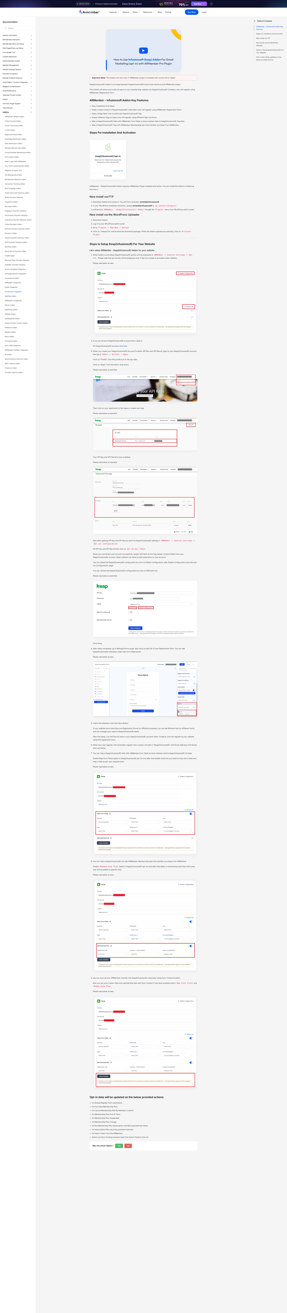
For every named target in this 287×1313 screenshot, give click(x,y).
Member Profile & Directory (12, 78)
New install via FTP (263, 38)
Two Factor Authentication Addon (17, 166)
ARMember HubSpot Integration (16, 350)
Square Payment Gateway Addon (17, 238)
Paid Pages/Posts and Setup (13, 48)
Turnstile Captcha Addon (14, 372)
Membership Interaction (11, 40)
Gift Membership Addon (13, 175)
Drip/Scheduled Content (11, 61)
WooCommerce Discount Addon (16, 359)
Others (5, 99)
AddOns (6, 112)
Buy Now (192, 12)
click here (123, 346)
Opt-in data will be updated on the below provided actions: (268, 58)
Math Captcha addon (12, 363)
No (128, 1146)
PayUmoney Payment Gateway (16, 215)
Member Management (11, 65)
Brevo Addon (9, 336)
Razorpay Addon (11, 206)
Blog (160, 12)
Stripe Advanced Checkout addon (17, 193)
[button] (118, 12)
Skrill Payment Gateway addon (16, 242)
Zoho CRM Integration (13, 345)
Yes (119, 1146)
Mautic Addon (10, 305)
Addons (126, 12)
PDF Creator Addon (12, 157)
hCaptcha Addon (11, 368)
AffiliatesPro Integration (13, 301)
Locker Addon (10, 130)
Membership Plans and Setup (13, 44)
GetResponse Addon (12, 318)
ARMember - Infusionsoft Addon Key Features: (269, 28)
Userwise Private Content (12, 95)
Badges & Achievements (11, 86)
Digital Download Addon (13, 134)
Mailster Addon (10, 332)
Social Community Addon (14, 125)
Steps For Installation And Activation (269, 34)
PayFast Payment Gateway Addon (17, 229)
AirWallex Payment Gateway (15, 265)
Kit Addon (8, 354)
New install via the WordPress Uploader (267, 44)
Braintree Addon (11, 247)
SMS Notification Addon (13, 143)
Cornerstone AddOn (12, 278)
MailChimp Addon (11, 310)
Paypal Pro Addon (11, 202)
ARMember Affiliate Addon (14, 116)
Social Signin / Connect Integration (15, 82)
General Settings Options (12, 69)
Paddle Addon (10, 256)
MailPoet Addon (10, 296)
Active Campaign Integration (15, 269)
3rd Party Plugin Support (12, 103)
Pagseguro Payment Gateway (15, 211)
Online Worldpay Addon (13, 224)
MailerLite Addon (11, 327)
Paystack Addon (11, 233)
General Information (10, 35)
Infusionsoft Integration (13, 292)
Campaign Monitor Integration (15, 274)
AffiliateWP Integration (13, 283)
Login (204, 12)
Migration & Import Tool (13, 170)
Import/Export (8, 108)
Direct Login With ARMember (15, 161)
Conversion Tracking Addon (15, 184)
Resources (147, 12)
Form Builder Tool (9, 52)
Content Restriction (10, 57)
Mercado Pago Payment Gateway (17, 260)
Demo (135, 12)
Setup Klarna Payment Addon (15, 251)
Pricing (168, 12)
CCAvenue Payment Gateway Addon (18, 220)
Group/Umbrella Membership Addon (18, 152)
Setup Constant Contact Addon (16, 323)
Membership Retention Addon (15, 179)
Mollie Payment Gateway (14, 197)
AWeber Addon (10, 314)
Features (113, 12)
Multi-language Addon (13, 188)
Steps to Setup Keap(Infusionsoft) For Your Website (270, 51)
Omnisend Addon (11, 341)
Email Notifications (9, 91)
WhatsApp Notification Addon (15, 139)
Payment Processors (10, 74)
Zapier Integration (11, 287)
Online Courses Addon (13, 121)
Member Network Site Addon (15, 148)
